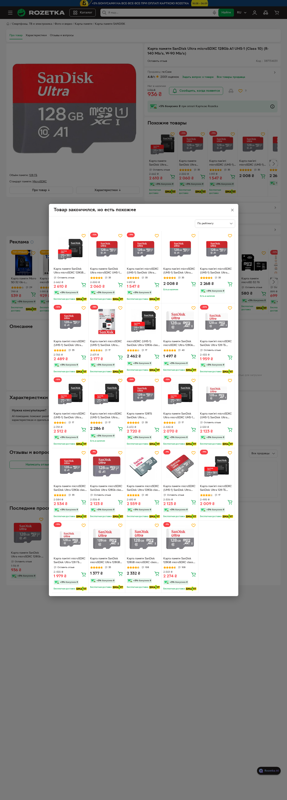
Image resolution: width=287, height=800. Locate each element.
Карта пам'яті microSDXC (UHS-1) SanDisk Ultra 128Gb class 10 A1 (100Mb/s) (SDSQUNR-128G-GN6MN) (179, 271)
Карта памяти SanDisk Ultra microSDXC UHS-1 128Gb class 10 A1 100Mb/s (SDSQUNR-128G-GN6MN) (105, 271)
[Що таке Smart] (81, 299)
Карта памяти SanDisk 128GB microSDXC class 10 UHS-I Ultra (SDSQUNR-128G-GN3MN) (142, 560)
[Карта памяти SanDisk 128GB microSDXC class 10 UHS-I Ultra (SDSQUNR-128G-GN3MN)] (143, 539)
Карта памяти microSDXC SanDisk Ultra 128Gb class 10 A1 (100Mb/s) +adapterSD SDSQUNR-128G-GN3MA (143, 488)
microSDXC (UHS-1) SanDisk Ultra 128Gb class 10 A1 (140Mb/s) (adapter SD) (143, 343)
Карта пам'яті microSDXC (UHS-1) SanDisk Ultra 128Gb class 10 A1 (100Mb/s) (143, 271)
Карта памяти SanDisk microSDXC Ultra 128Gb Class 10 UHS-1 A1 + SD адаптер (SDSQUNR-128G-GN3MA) (179, 343)
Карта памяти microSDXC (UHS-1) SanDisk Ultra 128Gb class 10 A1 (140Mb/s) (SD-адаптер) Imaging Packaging (179, 488)
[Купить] (83, 285)
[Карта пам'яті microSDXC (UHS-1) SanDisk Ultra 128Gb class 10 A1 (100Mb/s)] (143, 249)
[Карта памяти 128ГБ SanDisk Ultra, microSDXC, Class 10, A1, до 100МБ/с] (143, 394)
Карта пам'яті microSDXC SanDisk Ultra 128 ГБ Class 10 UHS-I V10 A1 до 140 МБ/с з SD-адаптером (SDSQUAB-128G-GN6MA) (216, 488)
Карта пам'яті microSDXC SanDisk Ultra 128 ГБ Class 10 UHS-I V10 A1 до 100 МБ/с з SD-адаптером (70, 560)
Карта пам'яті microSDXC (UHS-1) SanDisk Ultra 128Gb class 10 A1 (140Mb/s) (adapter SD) (106, 343)
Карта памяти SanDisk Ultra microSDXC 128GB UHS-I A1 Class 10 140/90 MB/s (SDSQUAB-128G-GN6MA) (69, 271)
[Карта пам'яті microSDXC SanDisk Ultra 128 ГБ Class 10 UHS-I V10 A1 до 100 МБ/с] (216, 321)
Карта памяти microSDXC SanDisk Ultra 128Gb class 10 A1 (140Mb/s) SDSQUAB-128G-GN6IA (106, 488)
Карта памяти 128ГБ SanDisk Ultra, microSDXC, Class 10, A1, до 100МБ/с (142, 416)
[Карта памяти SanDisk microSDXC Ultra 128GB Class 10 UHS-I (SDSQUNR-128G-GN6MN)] (106, 539)
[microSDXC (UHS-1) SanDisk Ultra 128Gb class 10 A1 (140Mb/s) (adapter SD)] (143, 321)
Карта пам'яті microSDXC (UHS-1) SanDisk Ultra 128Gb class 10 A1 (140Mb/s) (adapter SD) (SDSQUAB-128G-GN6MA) (70, 416)
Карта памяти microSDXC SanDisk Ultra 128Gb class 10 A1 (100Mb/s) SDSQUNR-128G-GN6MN (70, 488)
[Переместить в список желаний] (83, 236)
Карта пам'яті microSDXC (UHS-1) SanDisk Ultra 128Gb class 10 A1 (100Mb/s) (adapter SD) (216, 416)
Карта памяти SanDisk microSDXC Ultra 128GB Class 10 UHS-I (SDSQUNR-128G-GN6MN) (105, 560)
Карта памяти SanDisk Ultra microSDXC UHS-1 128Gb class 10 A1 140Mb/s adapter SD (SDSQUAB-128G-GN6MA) (179, 416)
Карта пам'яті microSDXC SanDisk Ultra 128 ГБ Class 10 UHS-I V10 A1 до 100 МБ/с (216, 343)
